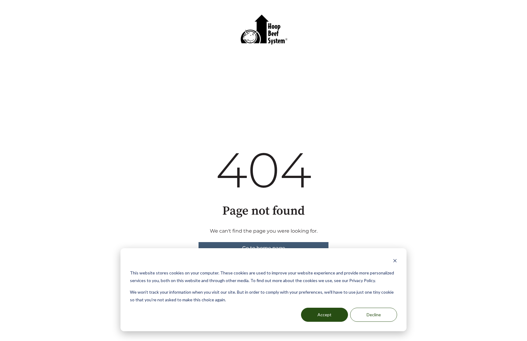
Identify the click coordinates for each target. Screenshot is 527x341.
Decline (374, 314)
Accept (324, 314)
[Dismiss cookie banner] (395, 261)
